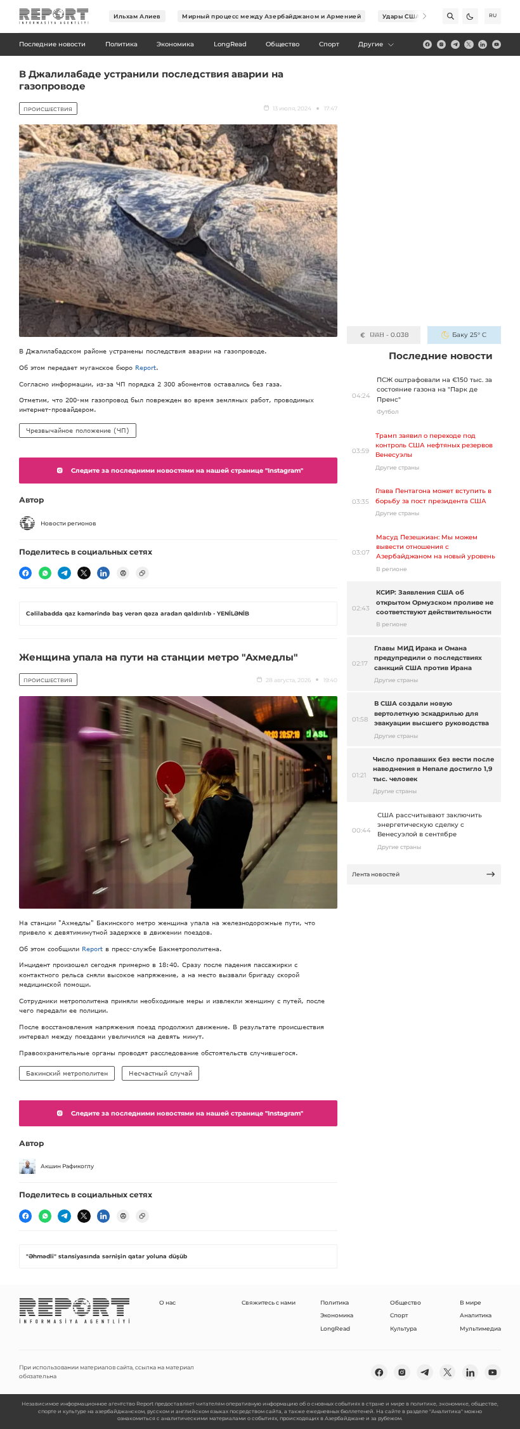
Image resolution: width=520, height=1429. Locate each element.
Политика (334, 1302)
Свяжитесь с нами (269, 1302)
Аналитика (475, 1315)
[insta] (441, 44)
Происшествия (47, 109)
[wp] (45, 573)
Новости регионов (68, 523)
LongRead (335, 1328)
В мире (470, 1302)
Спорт (399, 1315)
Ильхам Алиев (137, 16)
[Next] (419, 16)
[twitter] (468, 44)
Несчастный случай (160, 1073)
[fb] (427, 44)
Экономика (336, 1315)
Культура (403, 1328)
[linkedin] (482, 44)
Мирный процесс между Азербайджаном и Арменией (271, 16)
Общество (405, 1302)
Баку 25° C (469, 335)
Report (145, 367)
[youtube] (496, 44)
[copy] (142, 573)
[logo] (54, 16)
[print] (123, 573)
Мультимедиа (480, 1328)
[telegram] (455, 44)
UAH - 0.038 (389, 335)
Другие (370, 44)
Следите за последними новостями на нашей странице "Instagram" (187, 470)
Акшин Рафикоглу (67, 1165)
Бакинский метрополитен (67, 1073)
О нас (167, 1302)
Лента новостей (376, 874)
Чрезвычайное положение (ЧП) (77, 430)
